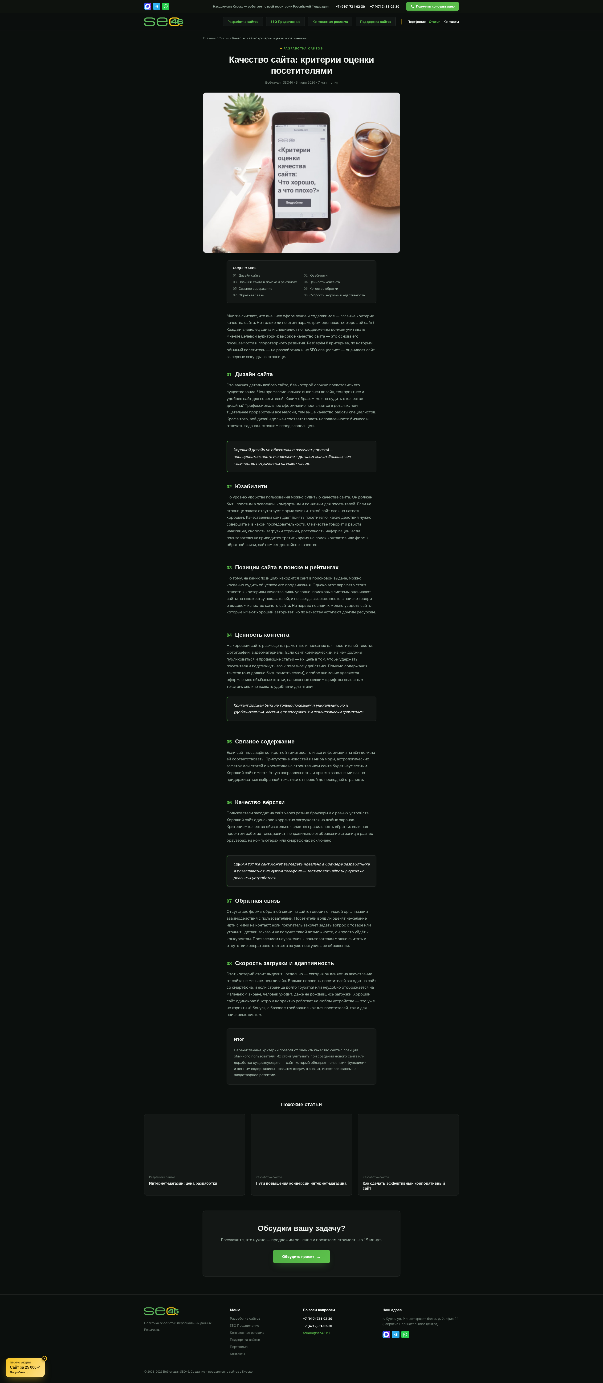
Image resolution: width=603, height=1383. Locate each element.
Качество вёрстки (321, 288)
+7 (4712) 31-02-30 (384, 6)
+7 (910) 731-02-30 (350, 6)
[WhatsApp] (165, 6)
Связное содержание (252, 288)
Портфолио (416, 21)
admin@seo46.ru (316, 1333)
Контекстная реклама (330, 21)
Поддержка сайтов (375, 21)
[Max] (147, 6)
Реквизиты (152, 1329)
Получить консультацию (435, 6)
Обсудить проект (301, 1256)
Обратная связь (248, 295)
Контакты (451, 21)
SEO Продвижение (285, 21)
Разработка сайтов (243, 21)
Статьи (434, 21)
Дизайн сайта (246, 275)
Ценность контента (322, 282)
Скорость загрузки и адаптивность (334, 295)
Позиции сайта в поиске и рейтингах (265, 282)
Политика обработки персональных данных (178, 1323)
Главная (209, 38)
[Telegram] (156, 6)
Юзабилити (315, 275)
